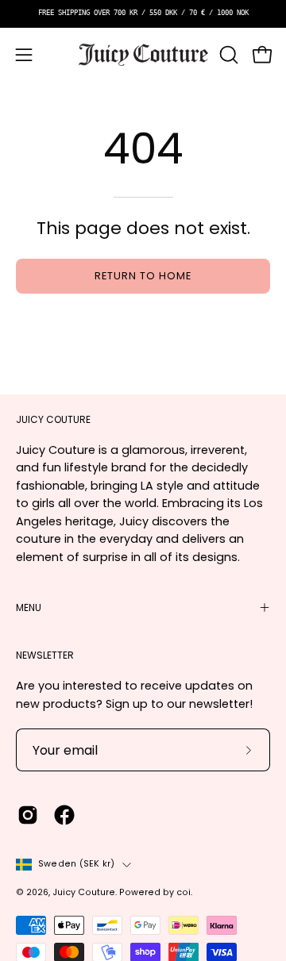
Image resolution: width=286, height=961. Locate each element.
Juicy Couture (83, 892)
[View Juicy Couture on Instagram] (28, 815)
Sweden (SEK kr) (76, 864)
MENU (28, 607)
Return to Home (143, 276)
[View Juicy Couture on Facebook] (64, 815)
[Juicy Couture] (143, 55)
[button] (227, 55)
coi (183, 892)
